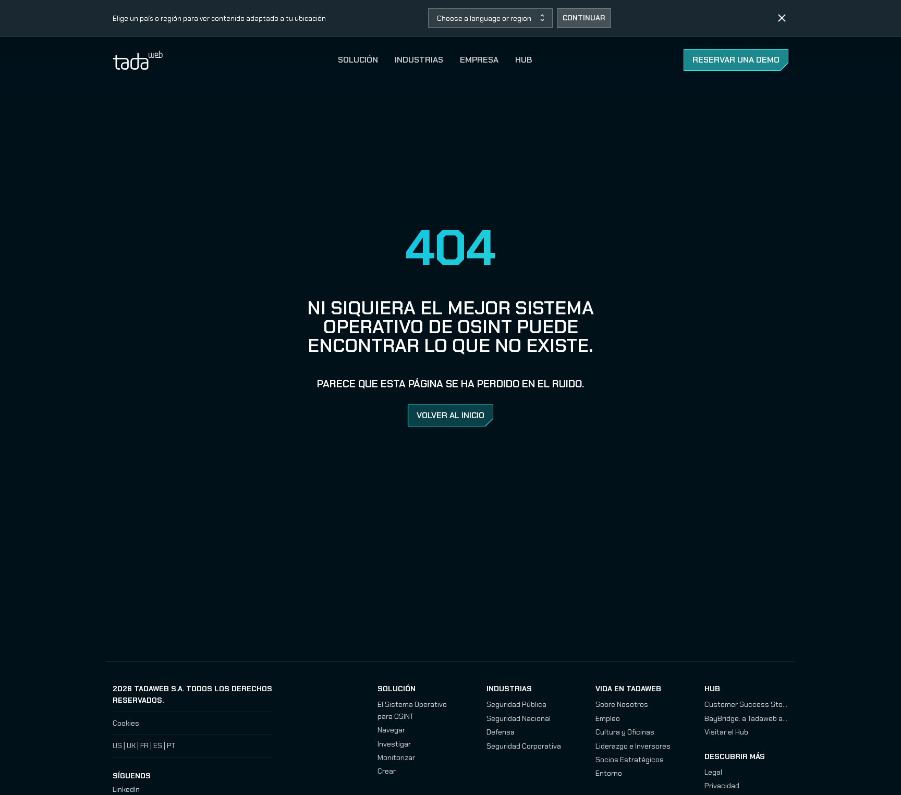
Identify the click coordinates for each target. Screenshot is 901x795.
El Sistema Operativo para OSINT (412, 710)
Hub (523, 59)
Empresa (479, 59)
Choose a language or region (484, 18)
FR (144, 745)
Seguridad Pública (516, 704)
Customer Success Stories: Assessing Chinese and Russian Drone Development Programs (746, 704)
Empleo (607, 718)
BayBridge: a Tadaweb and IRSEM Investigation (746, 718)
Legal (713, 772)
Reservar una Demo (736, 59)
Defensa (500, 732)
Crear (387, 771)
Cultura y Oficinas (624, 732)
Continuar (584, 17)
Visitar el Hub (726, 732)
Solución (358, 59)
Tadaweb (149, 60)
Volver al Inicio (450, 415)
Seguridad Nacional (518, 718)
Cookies (126, 723)
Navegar (391, 730)
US (117, 745)
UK (131, 745)
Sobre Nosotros (621, 704)
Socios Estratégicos (629, 759)
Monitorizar (396, 757)
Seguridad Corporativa (523, 746)
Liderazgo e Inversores (633, 746)
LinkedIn (126, 789)
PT (171, 745)
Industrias (419, 59)
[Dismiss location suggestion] (781, 18)
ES (157, 745)
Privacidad (721, 785)
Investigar (394, 744)
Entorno (608, 773)
